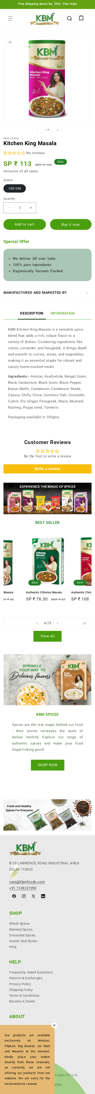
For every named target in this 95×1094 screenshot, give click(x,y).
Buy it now (71, 224)
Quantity (9, 198)
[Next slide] (58, 623)
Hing (12, 947)
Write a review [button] (47, 469)
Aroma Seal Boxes (23, 941)
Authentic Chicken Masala (43, 592)
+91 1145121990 (22, 888)
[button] (10, 18)
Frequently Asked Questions (31, 972)
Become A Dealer (22, 1001)
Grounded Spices (22, 935)
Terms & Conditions (24, 995)
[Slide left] (37, 130)
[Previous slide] (37, 623)
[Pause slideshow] (86, 623)
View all (48, 636)
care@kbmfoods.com (27, 882)
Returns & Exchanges (25, 978)
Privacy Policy (20, 984)
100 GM (14, 188)
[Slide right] (58, 130)
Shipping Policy (21, 990)
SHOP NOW (47, 765)
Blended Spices (21, 929)
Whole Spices (19, 923)
